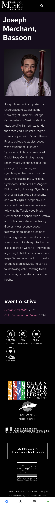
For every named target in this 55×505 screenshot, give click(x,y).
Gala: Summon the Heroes (21, 315)
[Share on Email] (34, 501)
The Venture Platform (36, 495)
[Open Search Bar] (41, 6)
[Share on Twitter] (21, 501)
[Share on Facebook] (7, 501)
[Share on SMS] (48, 501)
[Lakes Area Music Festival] (11, 6)
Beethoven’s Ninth (15, 310)
